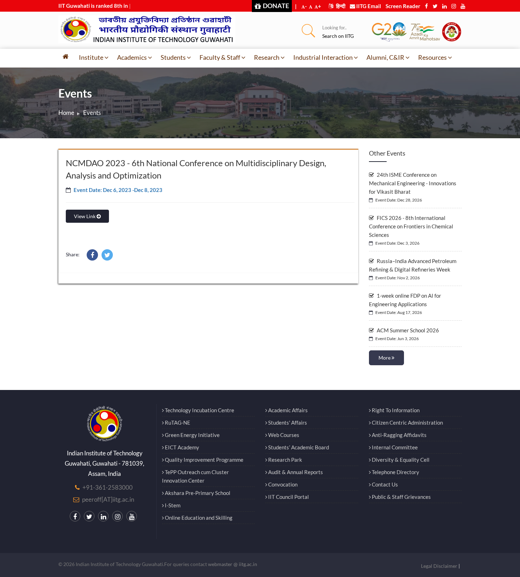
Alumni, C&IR (385, 57)
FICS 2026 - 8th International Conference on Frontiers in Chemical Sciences (411, 226)
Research (266, 57)
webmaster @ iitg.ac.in (232, 564)
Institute (91, 57)
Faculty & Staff (220, 57)
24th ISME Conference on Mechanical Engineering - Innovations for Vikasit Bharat (412, 183)
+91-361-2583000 (107, 487)
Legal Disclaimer (439, 566)
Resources (432, 57)
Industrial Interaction (323, 57)
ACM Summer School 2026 (407, 330)
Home (66, 112)
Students (173, 57)
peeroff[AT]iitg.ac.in (108, 499)
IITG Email (368, 6)
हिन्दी (340, 6)
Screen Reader (403, 6)
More (385, 358)
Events (92, 112)
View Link (85, 216)
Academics (132, 57)
